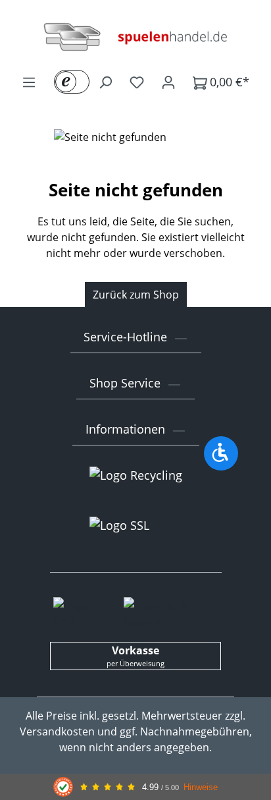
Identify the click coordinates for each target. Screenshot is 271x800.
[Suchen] (105, 82)
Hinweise (201, 787)
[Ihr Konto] (168, 82)
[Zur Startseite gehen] (135, 37)
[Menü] (29, 82)
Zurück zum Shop (136, 294)
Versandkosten (57, 731)
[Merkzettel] (137, 82)
